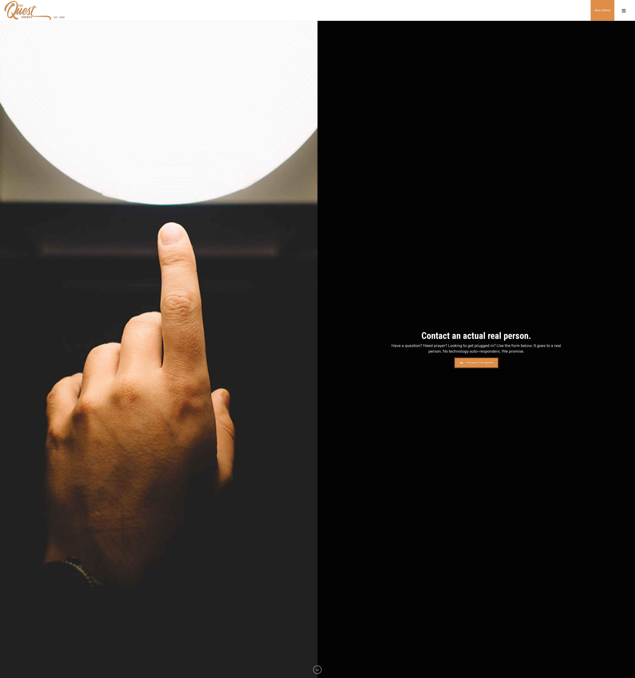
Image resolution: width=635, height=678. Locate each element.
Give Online (602, 10)
